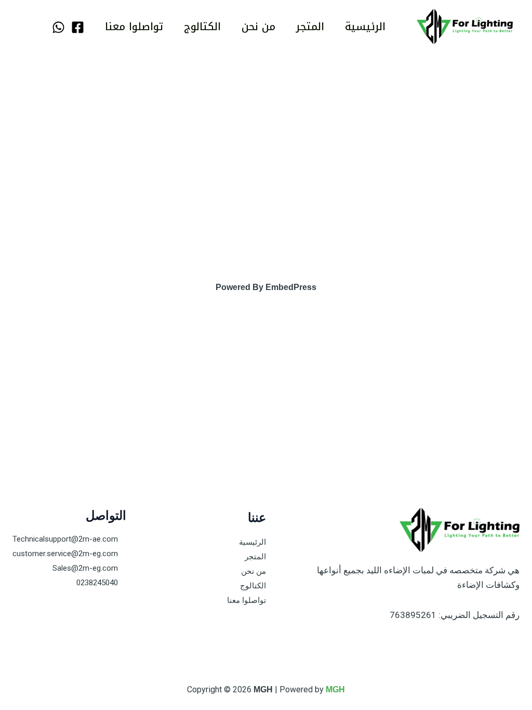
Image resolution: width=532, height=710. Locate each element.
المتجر (310, 26)
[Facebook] (77, 27)
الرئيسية (365, 26)
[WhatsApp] (58, 27)
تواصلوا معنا (134, 26)
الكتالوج (202, 26)
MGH (335, 689)
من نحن (258, 26)
